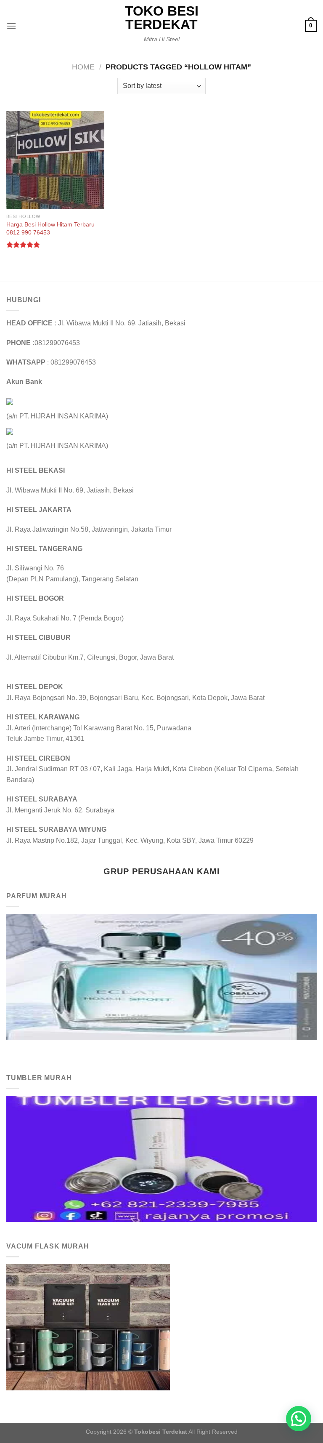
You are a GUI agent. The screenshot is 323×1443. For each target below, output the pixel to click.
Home (83, 66)
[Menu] (11, 26)
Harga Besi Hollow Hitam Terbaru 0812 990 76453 (50, 228)
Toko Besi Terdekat (162, 17)
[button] (298, 1418)
